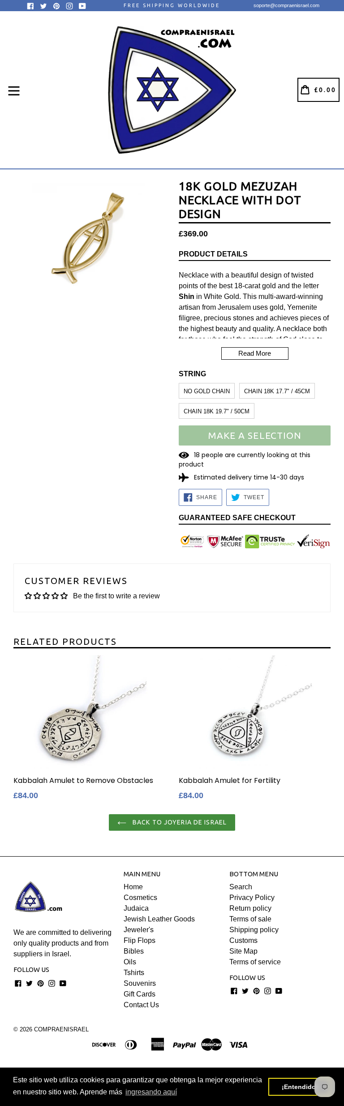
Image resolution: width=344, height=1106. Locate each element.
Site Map (243, 951)
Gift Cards (139, 994)
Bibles (134, 951)
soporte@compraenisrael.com (286, 5)
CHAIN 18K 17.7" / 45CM (277, 391)
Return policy (250, 908)
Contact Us (141, 1005)
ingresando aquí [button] (151, 1092)
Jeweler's (139, 930)
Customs (243, 940)
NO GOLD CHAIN (207, 391)
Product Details (213, 254)
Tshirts (134, 972)
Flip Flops (139, 940)
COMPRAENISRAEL (61, 1029)
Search (240, 887)
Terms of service (255, 962)
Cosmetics (140, 897)
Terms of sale (250, 919)
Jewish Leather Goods (159, 919)
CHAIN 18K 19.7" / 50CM (216, 411)
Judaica (136, 908)
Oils (130, 962)
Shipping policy (254, 930)
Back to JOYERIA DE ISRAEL (179, 822)
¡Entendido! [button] (300, 1086)
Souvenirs (140, 983)
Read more (254, 353)
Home (133, 887)
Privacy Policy (252, 897)
